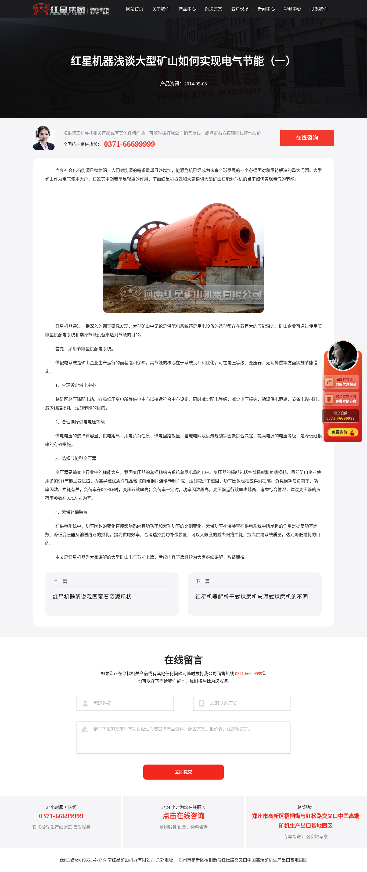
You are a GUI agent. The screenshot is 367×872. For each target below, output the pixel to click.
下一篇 (251, 589)
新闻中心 (266, 9)
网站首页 (134, 9)
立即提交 (183, 772)
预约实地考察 (346, 399)
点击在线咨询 (183, 816)
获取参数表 (346, 382)
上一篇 (92, 589)
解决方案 (213, 9)
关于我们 (161, 9)
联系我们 (319, 9)
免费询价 (339, 432)
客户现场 (240, 9)
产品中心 (187, 9)
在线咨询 (307, 138)
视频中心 (292, 9)
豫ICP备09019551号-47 (81, 860)
